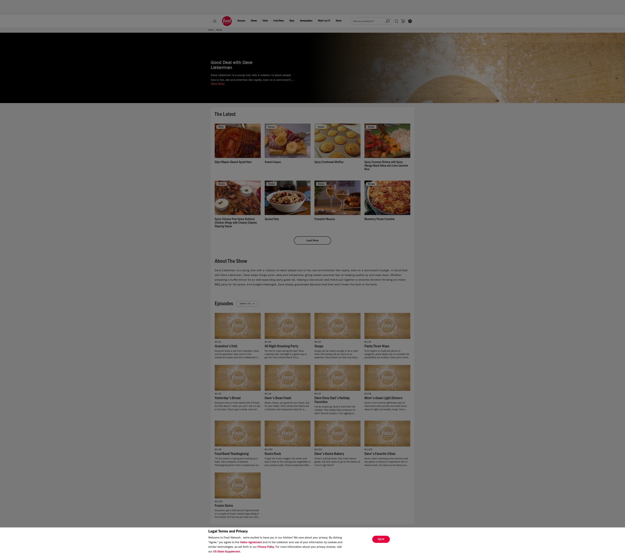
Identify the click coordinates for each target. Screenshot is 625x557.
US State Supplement (226, 551)
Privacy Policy (266, 547)
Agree (381, 539)
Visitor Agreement (251, 542)
